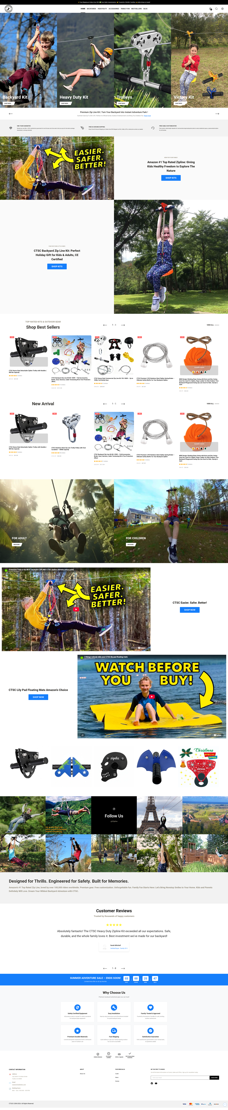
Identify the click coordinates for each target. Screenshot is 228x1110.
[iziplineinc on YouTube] (156, 1083)
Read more (147, 116)
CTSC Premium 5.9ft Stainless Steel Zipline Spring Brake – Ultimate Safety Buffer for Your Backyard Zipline (155, 379)
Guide (117, 1073)
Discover (17, 544)
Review (117, 1081)
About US (82, 1073)
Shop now (189, 610)
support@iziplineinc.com (19, 1084)
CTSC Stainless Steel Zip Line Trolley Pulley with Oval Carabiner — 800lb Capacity (68, 448)
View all (210, 325)
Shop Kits (171, 178)
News (116, 1077)
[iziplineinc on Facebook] (152, 1083)
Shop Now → (8, 103)
